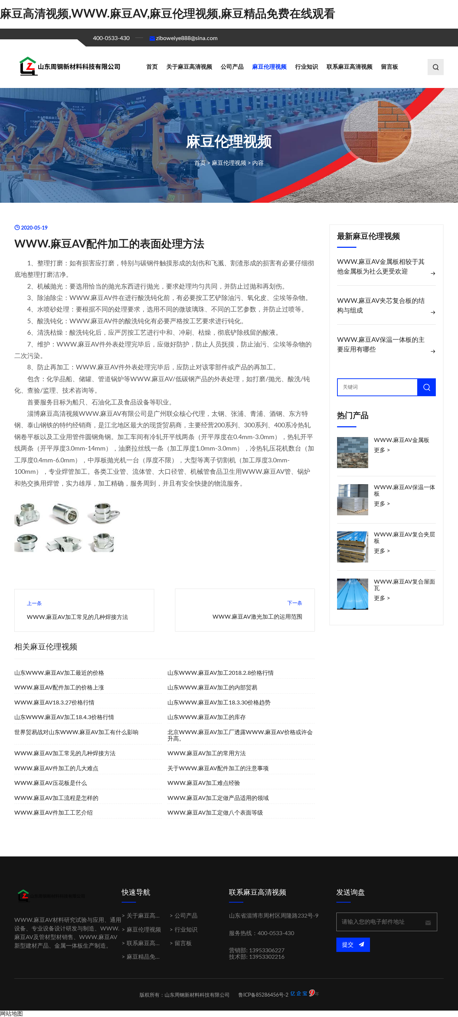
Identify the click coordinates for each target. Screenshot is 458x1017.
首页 (152, 67)
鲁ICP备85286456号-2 (263, 995)
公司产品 (232, 67)
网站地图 (11, 1014)
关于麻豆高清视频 (189, 67)
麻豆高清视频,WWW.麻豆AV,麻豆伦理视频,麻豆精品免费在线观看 (167, 14)
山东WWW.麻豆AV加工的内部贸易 (212, 688)
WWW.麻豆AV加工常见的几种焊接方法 (77, 617)
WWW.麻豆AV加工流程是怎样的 (56, 798)
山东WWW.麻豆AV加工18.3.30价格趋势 (219, 703)
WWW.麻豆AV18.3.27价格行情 (54, 703)
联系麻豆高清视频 (349, 67)
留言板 (389, 67)
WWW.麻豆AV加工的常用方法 (206, 753)
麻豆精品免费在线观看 (155, 957)
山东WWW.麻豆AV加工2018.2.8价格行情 (220, 673)
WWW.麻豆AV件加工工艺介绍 (53, 813)
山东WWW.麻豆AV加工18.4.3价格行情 (64, 717)
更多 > (382, 450)
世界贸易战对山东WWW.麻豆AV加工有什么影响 (76, 732)
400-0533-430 (111, 38)
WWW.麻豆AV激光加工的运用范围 (257, 617)
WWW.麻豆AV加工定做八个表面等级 (215, 813)
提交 (348, 945)
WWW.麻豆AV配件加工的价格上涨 (59, 688)
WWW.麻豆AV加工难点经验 (203, 783)
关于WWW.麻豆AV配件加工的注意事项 (218, 768)
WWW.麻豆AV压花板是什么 (50, 783)
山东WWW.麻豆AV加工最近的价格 (59, 673)
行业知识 (306, 67)
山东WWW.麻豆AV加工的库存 (206, 717)
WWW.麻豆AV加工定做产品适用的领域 (218, 798)
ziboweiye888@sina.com (187, 38)
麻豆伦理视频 (269, 67)
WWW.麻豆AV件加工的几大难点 (56, 768)
